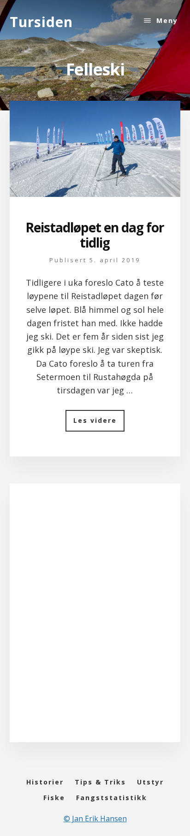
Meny (167, 20)
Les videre (99, 423)
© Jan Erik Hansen (95, 818)
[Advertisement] (95, 622)
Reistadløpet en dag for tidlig (94, 235)
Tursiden (41, 21)
